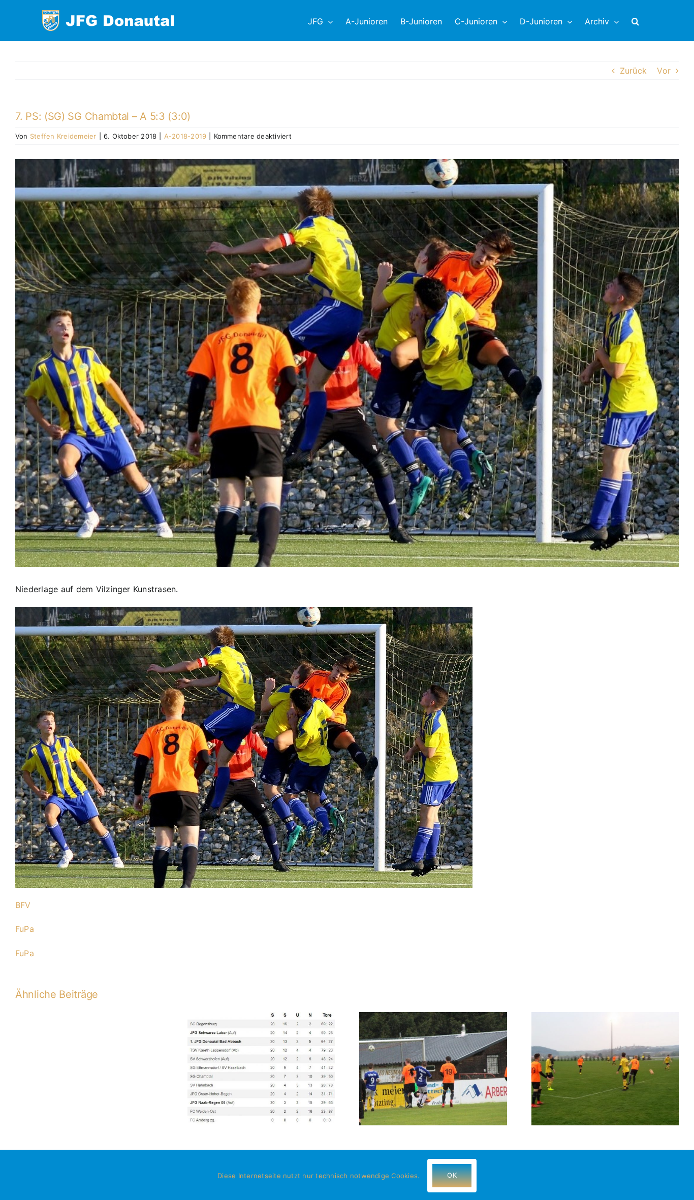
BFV (23, 905)
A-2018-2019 (185, 136)
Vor (664, 71)
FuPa (24, 929)
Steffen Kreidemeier (63, 136)
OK (451, 1175)
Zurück (633, 71)
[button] (635, 20)
